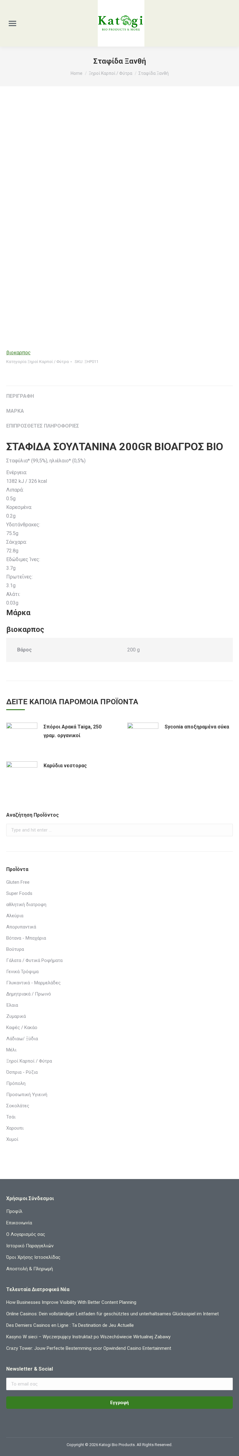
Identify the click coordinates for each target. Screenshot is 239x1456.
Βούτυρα (15, 949)
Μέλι (11, 1050)
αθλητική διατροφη (26, 904)
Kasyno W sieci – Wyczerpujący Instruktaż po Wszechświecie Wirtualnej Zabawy (88, 1337)
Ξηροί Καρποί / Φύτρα (48, 361)
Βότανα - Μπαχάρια (26, 938)
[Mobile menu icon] (12, 23)
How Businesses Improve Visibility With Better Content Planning (71, 1302)
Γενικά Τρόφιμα (22, 971)
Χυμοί (12, 1139)
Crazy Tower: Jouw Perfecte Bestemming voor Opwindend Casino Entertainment (88, 1348)
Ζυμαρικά (16, 1016)
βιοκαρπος (18, 353)
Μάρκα (15, 411)
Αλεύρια (14, 916)
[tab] (119, 393)
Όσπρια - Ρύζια (22, 1072)
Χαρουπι (15, 1128)
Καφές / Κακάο (21, 1027)
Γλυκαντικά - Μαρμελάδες (33, 983)
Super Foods (19, 893)
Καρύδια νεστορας (65, 766)
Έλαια (12, 1005)
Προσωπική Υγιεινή (26, 1094)
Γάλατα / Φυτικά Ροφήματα (34, 960)
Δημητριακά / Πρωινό (28, 994)
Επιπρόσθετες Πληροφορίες (42, 426)
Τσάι (11, 1117)
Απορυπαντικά (21, 927)
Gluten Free (18, 882)
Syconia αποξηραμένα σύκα (197, 727)
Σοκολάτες (17, 1106)
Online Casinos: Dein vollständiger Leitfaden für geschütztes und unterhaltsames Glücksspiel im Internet (112, 1314)
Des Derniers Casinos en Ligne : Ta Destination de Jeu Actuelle (70, 1325)
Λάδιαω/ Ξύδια (22, 1038)
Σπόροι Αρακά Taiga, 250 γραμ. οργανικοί (72, 731)
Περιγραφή (20, 396)
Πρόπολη (16, 1083)
